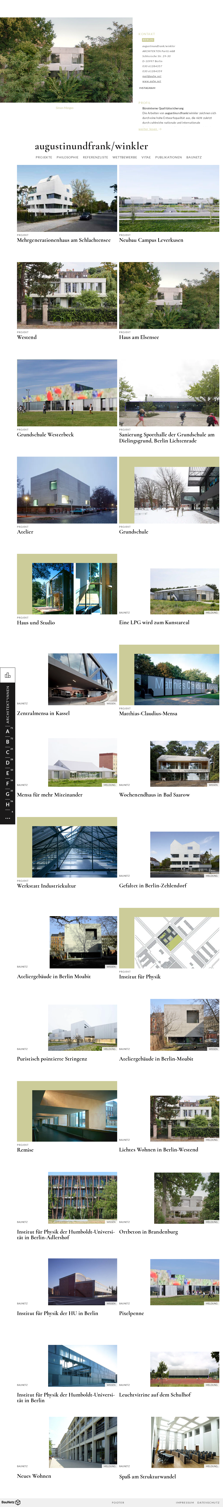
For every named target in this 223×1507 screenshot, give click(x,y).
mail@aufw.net (151, 76)
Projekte (44, 157)
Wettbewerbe (125, 157)
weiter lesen (148, 129)
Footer (118, 1502)
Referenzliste (95, 157)
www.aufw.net (151, 81)
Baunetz (194, 157)
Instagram (147, 88)
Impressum (185, 1502)
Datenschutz (208, 1502)
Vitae (146, 157)
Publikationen (168, 157)
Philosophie (68, 157)
